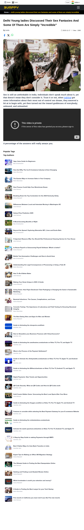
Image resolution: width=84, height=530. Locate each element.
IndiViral (67, 97)
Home (6, 12)
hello (7, 30)
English (67, 2)
